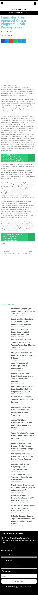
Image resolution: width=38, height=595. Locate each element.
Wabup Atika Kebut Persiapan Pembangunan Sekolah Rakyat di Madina (22, 435)
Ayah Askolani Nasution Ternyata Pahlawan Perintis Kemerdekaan (21, 477)
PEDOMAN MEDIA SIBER (16, 12)
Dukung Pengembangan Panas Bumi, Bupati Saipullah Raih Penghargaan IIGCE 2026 (22, 389)
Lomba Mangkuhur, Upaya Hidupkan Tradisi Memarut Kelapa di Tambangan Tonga (22, 446)
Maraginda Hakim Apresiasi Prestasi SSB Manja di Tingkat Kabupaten (22, 355)
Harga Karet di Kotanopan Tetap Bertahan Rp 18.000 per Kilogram (22, 399)
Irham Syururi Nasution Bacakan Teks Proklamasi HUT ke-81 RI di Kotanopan (22, 497)
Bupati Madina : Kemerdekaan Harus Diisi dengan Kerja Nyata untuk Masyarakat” (23, 487)
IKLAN (28, 12)
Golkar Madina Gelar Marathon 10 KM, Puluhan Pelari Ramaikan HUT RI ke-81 (23, 508)
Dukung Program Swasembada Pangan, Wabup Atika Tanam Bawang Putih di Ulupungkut (22, 456)
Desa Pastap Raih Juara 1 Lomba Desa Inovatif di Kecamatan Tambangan (21, 332)
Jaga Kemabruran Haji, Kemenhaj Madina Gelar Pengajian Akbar (20, 365)
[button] (2, 3)
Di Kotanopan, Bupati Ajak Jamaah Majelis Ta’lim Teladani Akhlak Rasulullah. (23, 311)
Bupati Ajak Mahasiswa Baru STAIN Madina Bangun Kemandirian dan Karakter (22, 321)
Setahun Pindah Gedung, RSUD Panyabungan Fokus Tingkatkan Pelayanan (22, 466)
